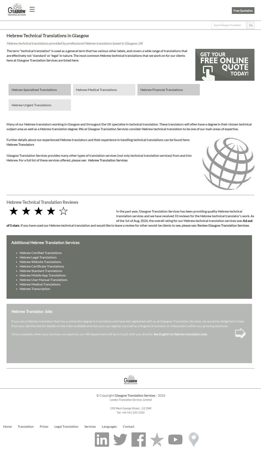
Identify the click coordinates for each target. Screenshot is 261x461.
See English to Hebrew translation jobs (180, 334)
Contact (128, 426)
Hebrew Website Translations (40, 262)
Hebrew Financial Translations (161, 90)
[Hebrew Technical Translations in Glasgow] (130, 386)
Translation (26, 426)
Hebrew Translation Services (108, 160)
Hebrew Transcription (35, 289)
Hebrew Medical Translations (96, 90)
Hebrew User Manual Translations (43, 280)
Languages (109, 426)
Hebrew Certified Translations (41, 253)
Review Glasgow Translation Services (223, 225)
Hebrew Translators (20, 144)
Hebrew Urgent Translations (31, 105)
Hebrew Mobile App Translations (43, 275)
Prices (44, 426)
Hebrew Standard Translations (41, 271)
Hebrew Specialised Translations (34, 90)
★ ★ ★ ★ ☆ (39, 210)
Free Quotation (243, 10)
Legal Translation (66, 426)
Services (90, 426)
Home (7, 426)
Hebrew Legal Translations (38, 257)
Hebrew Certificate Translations (42, 266)
